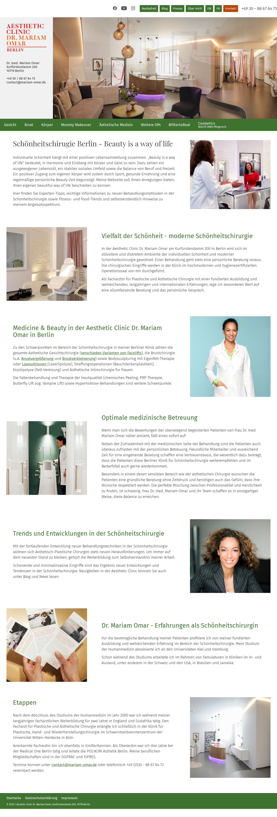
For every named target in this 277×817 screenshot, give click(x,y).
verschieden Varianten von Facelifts (111, 353)
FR (218, 8)
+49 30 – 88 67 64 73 (259, 8)
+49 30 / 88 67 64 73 (20, 78)
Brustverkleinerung (78, 358)
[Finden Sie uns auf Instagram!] (133, 8)
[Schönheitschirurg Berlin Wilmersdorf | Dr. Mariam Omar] (26, 37)
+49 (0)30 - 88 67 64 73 (145, 764)
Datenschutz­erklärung (41, 798)
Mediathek (149, 8)
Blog (165, 8)
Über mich (195, 8)
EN (209, 8)
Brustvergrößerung (37, 358)
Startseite (13, 798)
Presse (177, 8)
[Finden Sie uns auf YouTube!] (124, 8)
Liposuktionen (34, 364)
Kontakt (230, 8)
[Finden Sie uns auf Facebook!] (115, 8)
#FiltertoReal (179, 125)
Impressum (69, 798)
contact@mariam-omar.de (26, 82)
